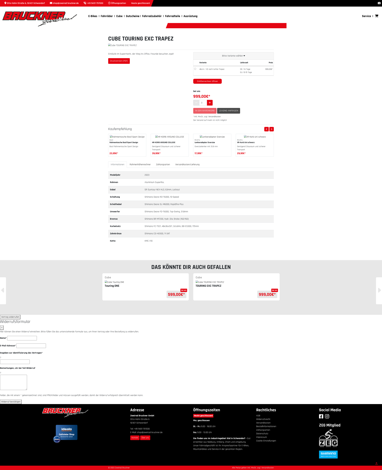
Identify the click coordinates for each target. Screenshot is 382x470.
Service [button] (366, 16)
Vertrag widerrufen (10, 317)
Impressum (261, 437)
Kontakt (135, 437)
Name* (3, 338)
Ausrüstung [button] (190, 16)
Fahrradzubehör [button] (152, 16)
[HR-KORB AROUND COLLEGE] (169, 137)
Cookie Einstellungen (266, 440)
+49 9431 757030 (95, 3)
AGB (258, 415)
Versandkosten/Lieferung (187, 164)
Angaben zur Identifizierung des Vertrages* (21, 352)
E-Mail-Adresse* (8, 345)
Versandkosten (214, 116)
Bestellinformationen (266, 426)
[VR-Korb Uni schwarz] (254, 137)
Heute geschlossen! (203, 415)
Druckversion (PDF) (119, 60)
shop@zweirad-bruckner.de (66, 3)
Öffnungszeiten (118, 3)
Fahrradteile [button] (172, 16)
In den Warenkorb (205, 110)
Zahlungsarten (163, 164)
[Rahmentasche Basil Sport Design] (127, 137)
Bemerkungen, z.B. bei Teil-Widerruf (17, 368)
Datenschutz (262, 433)
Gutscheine (132, 16)
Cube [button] (119, 16)
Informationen (117, 164)
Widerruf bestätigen (10, 401)
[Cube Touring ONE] (145, 282)
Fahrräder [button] (107, 16)
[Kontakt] (379, 3)
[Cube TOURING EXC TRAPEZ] (236, 282)
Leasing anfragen (228, 110)
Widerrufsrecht (263, 419)
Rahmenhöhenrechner (140, 164)
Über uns (145, 437)
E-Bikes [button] (92, 16)
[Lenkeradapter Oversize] (212, 137)
